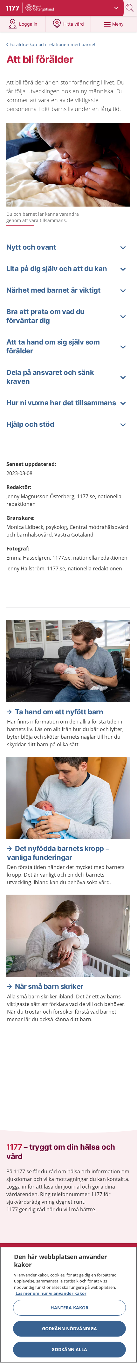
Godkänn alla (69, 1349)
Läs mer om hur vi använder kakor (51, 1293)
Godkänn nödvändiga (69, 1329)
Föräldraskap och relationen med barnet (53, 44)
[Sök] (130, 8)
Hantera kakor (69, 1308)
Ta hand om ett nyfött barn (59, 712)
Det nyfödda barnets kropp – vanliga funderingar (58, 852)
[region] (68, 1305)
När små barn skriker (49, 986)
